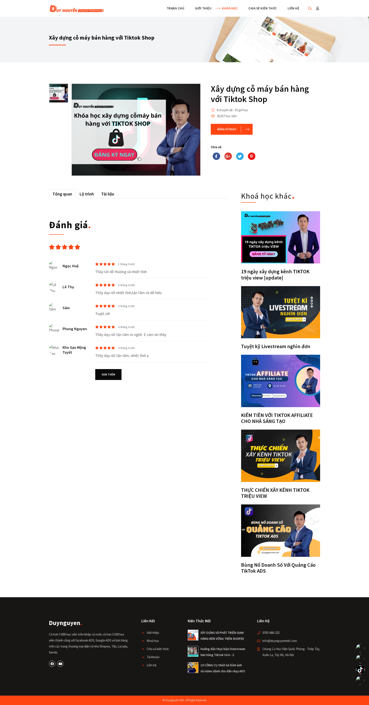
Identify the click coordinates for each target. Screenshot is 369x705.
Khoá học (230, 8)
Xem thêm (108, 374)
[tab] (62, 193)
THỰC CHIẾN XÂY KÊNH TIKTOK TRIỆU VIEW (275, 493)
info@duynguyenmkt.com (279, 641)
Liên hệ (293, 8)
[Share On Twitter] (240, 156)
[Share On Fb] (216, 156)
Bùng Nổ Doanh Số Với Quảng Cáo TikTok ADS (278, 568)
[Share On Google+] (228, 156)
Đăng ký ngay (226, 129)
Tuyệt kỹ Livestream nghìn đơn (275, 346)
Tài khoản (153, 657)
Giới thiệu (203, 8)
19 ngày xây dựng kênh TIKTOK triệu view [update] (275, 274)
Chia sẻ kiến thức (262, 8)
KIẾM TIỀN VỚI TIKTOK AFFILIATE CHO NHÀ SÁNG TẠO (277, 418)
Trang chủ (175, 8)
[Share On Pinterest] (251, 156)
